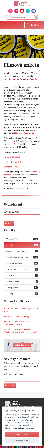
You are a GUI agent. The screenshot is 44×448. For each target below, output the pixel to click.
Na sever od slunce (12, 157)
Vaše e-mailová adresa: (14, 374)
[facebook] (33, 11)
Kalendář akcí (22, 345)
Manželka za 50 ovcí (12, 162)
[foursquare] (10, 11)
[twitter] (28, 11)
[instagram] (16, 11)
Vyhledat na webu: (11, 212)
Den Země (18, 144)
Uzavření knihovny (16, 316)
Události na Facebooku (23, 133)
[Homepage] (22, 3)
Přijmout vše (22, 434)
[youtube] (22, 11)
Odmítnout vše (22, 441)
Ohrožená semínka (12, 167)
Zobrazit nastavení (26, 428)
